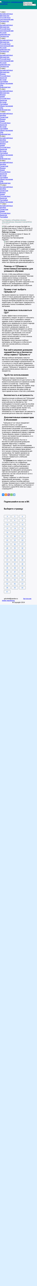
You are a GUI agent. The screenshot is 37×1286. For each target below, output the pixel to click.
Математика (4, 16)
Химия (2, 97)
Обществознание (6, 83)
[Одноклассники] (6, 495)
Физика (3, 74)
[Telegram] (14, 495)
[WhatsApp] (11, 495)
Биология (3, 78)
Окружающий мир (7, 19)
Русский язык (5, 18)
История (3, 33)
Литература (4, 21)
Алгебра (3, 115)
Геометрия (4, 117)
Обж (1, 85)
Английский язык (6, 14)
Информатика (5, 87)
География (4, 81)
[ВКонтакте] (3, 495)
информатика (5, 34)
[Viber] (8, 495)
